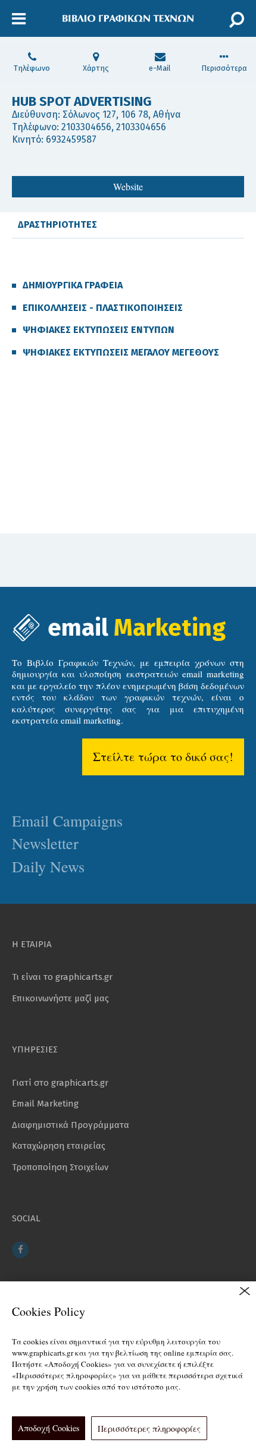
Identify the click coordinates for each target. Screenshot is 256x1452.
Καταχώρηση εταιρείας (58, 1145)
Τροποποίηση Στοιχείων (60, 1167)
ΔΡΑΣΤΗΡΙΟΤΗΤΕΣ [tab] (57, 224)
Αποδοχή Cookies (48, 1428)
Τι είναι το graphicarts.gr (62, 977)
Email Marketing (45, 1103)
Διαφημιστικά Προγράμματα (70, 1125)
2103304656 (86, 127)
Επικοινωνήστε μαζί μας (60, 998)
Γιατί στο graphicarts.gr (60, 1082)
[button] (19, 19)
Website (128, 186)
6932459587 (71, 139)
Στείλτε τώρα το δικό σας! (163, 757)
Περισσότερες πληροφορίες (149, 1428)
